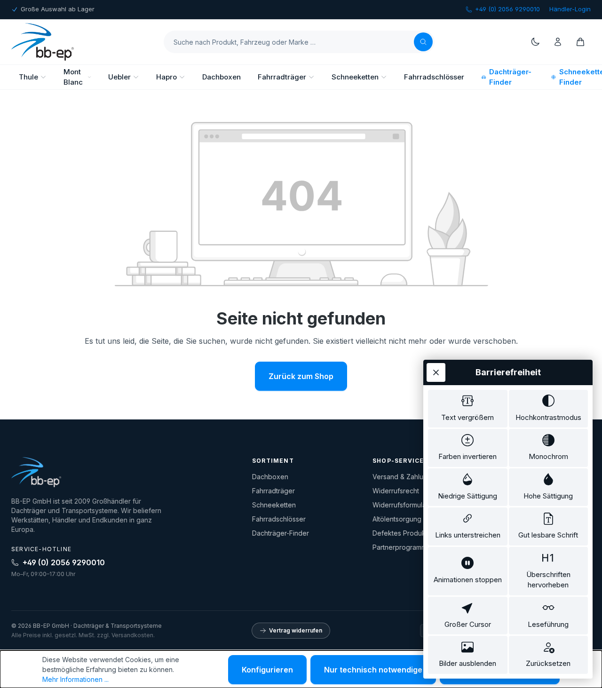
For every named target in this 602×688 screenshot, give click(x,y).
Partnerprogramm (399, 547)
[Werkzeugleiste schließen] (436, 372)
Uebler (119, 76)
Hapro (166, 76)
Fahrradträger (282, 76)
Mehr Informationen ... (75, 679)
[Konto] (557, 42)
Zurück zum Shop (301, 376)
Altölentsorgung (396, 519)
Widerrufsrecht (395, 491)
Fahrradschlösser (434, 76)
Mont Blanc (73, 77)
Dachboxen (221, 76)
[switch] (467, 409)
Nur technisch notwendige (373, 669)
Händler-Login (570, 9)
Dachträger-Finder (510, 77)
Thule (28, 76)
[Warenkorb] (580, 42)
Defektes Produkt (400, 533)
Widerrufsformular (400, 505)
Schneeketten (355, 76)
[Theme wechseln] (535, 42)
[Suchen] (423, 41)
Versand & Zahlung (401, 477)
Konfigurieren (267, 669)
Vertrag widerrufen (295, 630)
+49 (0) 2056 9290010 (507, 9)
